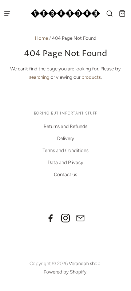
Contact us (65, 174)
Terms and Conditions (65, 150)
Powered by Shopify (65, 272)
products (91, 77)
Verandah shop (84, 263)
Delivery (65, 138)
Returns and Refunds (65, 126)
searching (39, 77)
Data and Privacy (65, 162)
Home (41, 38)
